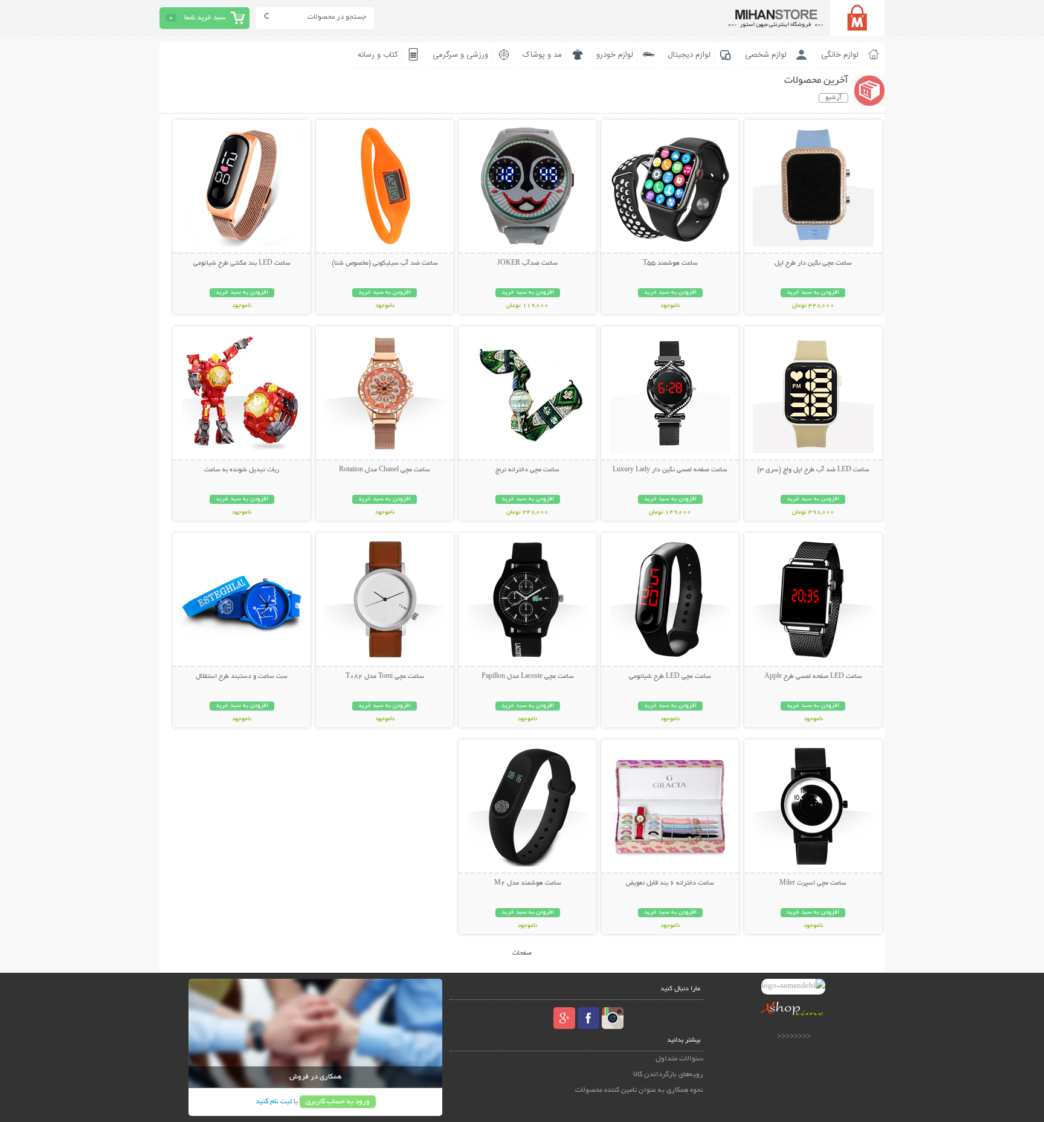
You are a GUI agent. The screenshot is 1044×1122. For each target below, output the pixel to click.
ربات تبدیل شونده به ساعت (241, 470)
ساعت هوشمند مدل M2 (527, 883)
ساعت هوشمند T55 (670, 263)
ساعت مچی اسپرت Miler (812, 883)
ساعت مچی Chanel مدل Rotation (384, 470)
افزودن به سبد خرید (813, 292)
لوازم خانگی (840, 55)
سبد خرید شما (204, 18)
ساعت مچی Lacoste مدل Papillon (528, 676)
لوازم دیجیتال (689, 55)
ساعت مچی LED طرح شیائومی (670, 676)
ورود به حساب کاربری (338, 1102)
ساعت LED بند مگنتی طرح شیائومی (242, 263)
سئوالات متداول (679, 1059)
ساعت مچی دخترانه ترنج (527, 470)
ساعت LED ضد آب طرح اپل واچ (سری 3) (813, 470)
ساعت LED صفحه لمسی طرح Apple (813, 676)
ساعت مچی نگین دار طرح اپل (813, 263)
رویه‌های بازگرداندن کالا (668, 1074)
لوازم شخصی (766, 55)
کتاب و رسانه (378, 55)
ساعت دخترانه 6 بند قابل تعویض (670, 883)
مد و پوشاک (542, 55)
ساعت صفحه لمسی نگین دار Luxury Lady (670, 470)
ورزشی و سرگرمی (460, 55)
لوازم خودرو (614, 55)
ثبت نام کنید (274, 1102)
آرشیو (833, 98)
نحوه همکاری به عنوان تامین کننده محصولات (639, 1090)
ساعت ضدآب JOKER (527, 263)
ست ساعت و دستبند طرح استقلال (242, 676)
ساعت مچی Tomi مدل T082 (385, 676)
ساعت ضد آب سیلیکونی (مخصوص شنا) (385, 263)
